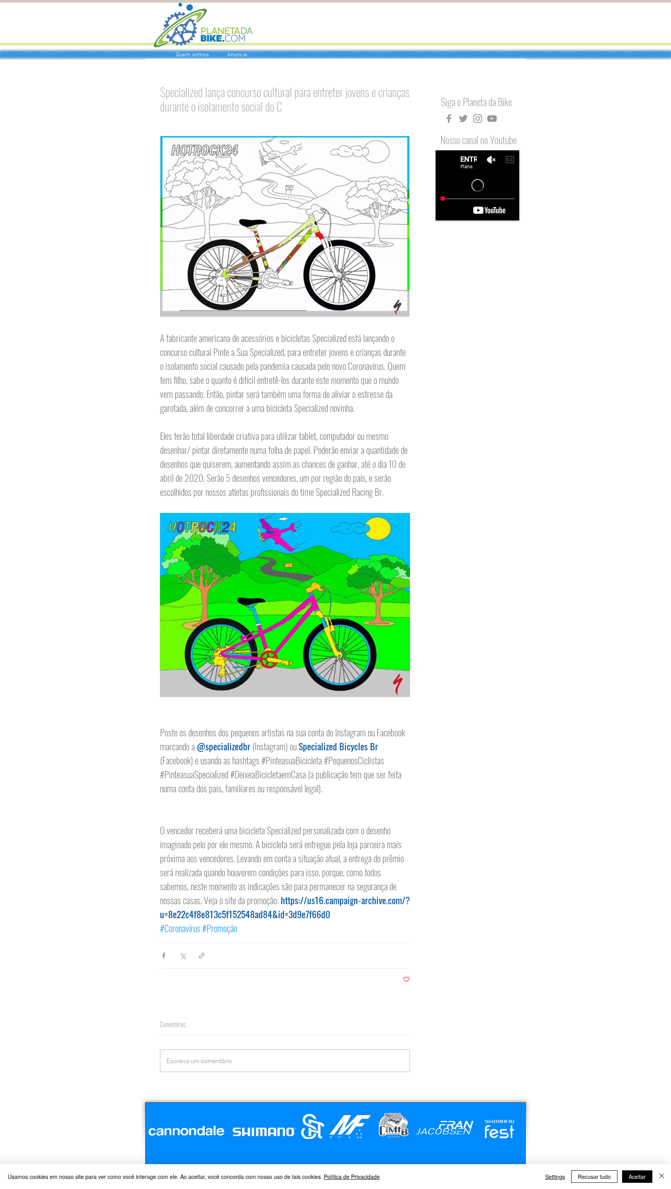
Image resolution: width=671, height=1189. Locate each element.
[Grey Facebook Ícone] (449, 118)
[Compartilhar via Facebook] (163, 955)
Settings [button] (555, 1176)
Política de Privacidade (352, 1176)
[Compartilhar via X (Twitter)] (182, 955)
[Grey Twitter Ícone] (463, 118)
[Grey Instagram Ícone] (477, 118)
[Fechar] (661, 1176)
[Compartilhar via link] (201, 955)
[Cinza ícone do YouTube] (492, 118)
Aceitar (637, 1176)
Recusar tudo (594, 1176)
